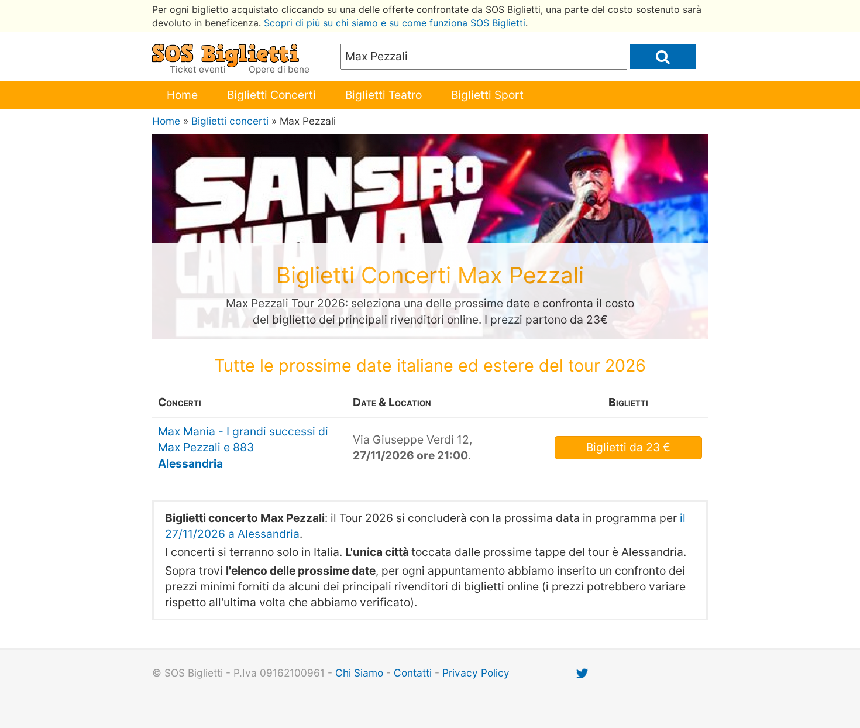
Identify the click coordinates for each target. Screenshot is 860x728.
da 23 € (628, 447)
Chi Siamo (359, 673)
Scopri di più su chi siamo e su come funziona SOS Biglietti (394, 23)
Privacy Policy (476, 673)
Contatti (413, 673)
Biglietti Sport (487, 95)
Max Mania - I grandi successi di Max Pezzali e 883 (243, 447)
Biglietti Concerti (271, 95)
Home (182, 95)
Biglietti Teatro (383, 95)
